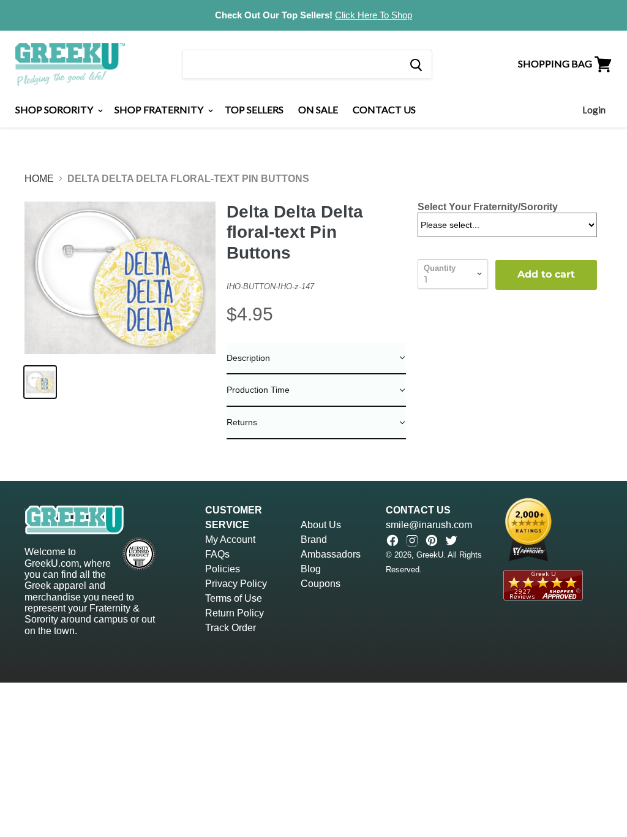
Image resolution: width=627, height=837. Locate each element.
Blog (311, 569)
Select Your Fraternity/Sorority (488, 207)
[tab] (316, 359)
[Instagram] (412, 540)
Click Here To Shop (373, 15)
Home (39, 178)
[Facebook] (392, 540)
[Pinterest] (431, 540)
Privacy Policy (236, 583)
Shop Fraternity (160, 109)
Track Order (230, 628)
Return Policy (234, 613)
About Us (321, 525)
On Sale (318, 109)
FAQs (217, 554)
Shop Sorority (55, 109)
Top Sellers (254, 109)
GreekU (429, 554)
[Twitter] (451, 540)
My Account (230, 539)
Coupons (320, 583)
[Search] (415, 64)
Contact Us (384, 109)
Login (594, 109)
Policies (222, 569)
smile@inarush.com (429, 525)
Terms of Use (233, 598)
